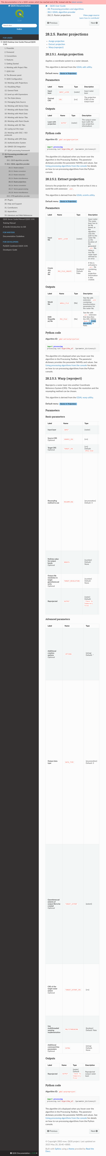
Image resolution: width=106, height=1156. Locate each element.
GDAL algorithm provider (61, 12)
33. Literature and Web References (18, 215)
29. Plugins (9, 200)
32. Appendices (11, 211)
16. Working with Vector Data (16, 106)
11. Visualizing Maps (12, 87)
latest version (77, 2)
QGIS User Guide (58, 6)
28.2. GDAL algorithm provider (18, 164)
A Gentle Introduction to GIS (14, 227)
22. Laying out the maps (14, 129)
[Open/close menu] (1, 42)
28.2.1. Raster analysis (16, 168)
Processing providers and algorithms (65, 9)
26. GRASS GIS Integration (15, 147)
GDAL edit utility (84, 67)
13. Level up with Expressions (16, 94)
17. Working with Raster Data (16, 110)
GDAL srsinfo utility (85, 195)
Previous (53, 23)
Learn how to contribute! (89, 18)
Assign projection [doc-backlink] (64, 54)
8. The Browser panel (13, 75)
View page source (91, 15)
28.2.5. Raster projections (17, 182)
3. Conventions (11, 56)
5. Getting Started (12, 64)
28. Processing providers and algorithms (16, 155)
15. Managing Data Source (15, 102)
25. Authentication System (15, 143)
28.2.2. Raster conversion (17, 171)
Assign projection (56, 41)
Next (93, 23)
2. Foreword (9, 52)
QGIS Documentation (20, 6)
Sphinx (58, 1149)
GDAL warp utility (85, 398)
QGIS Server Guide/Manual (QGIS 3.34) (19, 219)
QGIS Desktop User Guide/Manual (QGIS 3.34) (19, 43)
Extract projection (57, 44)
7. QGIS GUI (9, 71)
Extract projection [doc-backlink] (65, 179)
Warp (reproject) (56, 47)
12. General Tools (11, 91)
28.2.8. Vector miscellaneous (18, 192)
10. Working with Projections (16, 83)
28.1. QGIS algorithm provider (18, 160)
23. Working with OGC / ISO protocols (16, 134)
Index (19, 29)
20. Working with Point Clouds (17, 121)
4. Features (9, 60)
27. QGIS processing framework (17, 151)
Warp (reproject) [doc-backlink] (64, 378)
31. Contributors (11, 208)
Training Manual (9, 223)
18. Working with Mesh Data (16, 114)
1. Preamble (9, 48)
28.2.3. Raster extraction (17, 175)
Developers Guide (10, 250)
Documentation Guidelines (13, 236)
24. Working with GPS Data (15, 139)
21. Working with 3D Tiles (15, 125)
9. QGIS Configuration (13, 79)
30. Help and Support (13, 204)
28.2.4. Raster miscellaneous (18, 178)
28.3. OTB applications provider (18, 196)
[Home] (46, 6)
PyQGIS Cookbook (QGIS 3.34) (15, 246)
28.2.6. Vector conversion (17, 185)
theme (71, 1149)
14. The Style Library (13, 98)
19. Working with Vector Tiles (16, 117)
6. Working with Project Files (16, 67)
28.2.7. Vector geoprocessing (18, 189)
